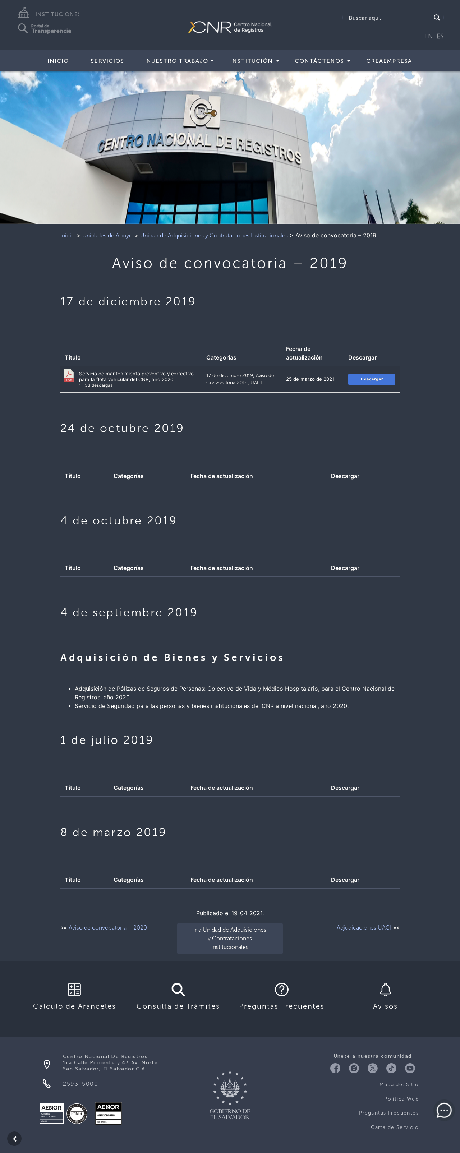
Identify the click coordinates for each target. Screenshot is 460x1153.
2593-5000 (80, 1083)
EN (428, 36)
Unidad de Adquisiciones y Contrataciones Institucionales (214, 235)
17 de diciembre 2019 (229, 375)
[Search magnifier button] (437, 17)
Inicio (58, 60)
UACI (256, 382)
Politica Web (401, 1099)
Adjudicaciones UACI (364, 927)
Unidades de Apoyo (107, 235)
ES (440, 36)
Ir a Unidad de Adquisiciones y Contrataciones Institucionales (229, 938)
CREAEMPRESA (389, 60)
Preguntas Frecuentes (389, 1113)
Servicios (107, 60)
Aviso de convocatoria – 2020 (108, 927)
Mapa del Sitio (399, 1085)
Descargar (372, 379)
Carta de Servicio (395, 1127)
